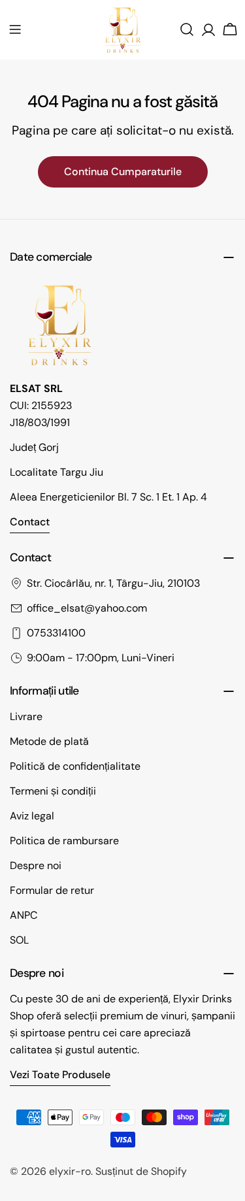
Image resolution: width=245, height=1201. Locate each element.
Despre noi (35, 865)
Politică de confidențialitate (75, 766)
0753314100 (56, 633)
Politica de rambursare (64, 840)
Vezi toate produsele (60, 1074)
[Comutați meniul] (15, 29)
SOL (19, 940)
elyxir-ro (70, 1171)
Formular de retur (52, 890)
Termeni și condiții (53, 791)
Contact (30, 522)
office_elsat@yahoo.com (87, 608)
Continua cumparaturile (123, 171)
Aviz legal (32, 816)
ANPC (23, 915)
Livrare (26, 716)
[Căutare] (187, 29)
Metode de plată (49, 741)
